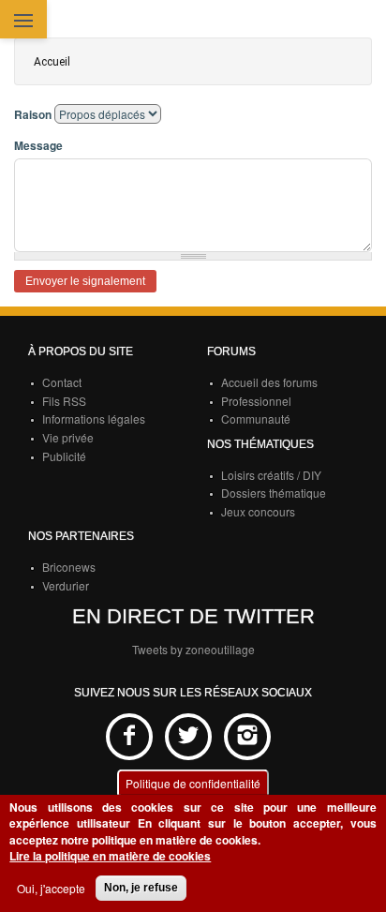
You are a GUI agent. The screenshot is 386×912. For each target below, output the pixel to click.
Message (38, 146)
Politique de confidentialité (193, 783)
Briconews (69, 567)
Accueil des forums (269, 382)
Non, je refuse (141, 887)
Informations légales (93, 418)
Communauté (255, 418)
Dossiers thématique (273, 493)
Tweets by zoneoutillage (193, 649)
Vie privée (68, 437)
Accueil (52, 61)
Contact (62, 382)
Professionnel (256, 401)
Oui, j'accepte (51, 888)
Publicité (64, 456)
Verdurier (65, 585)
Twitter (188, 736)
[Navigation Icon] (23, 22)
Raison (33, 115)
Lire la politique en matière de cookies (110, 856)
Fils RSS (64, 401)
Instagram (247, 736)
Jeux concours (258, 511)
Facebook (129, 736)
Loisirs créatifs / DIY (271, 475)
